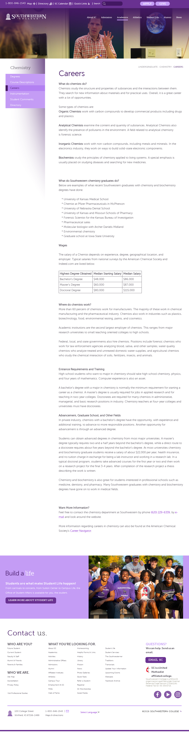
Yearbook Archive (112, 681)
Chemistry (20, 67)
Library (80, 660)
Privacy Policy (13, 685)
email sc (155, 659)
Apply (147, 3)
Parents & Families (15, 665)
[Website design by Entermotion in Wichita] (181, 711)
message (67, 711)
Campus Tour (54, 681)
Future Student (13, 648)
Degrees (15, 76)
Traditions (109, 660)
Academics (122, 17)
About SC (91, 17)
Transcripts (109, 665)
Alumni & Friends (14, 660)
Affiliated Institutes (55, 673)
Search (97, 3)
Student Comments (21, 99)
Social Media (82, 693)
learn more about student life (30, 600)
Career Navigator (80, 530)
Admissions (52, 665)
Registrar (81, 685)
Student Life (153, 17)
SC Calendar (61, 3)
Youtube (167, 694)
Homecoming (83, 648)
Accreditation (12, 681)
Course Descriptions (22, 82)
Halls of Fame (54, 693)
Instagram (178, 694)
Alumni (167, 17)
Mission (80, 665)
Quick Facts (82, 677)
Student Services (112, 652)
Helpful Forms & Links (86, 652)
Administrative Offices (57, 660)
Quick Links (80, 3)
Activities (51, 656)
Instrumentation (19, 93)
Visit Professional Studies (18, 693)
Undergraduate (148, 67)
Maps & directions (54, 715)
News (179, 17)
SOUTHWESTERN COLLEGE (164, 711)
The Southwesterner (114, 656)
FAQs (50, 689)
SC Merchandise (84, 689)
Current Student (14, 652)
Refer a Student (83, 681)
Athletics (137, 17)
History (80, 656)
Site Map (11, 677)
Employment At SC (56, 685)
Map (29, 3)
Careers (14, 88)
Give (162, 3)
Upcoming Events (112, 673)
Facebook (157, 694)
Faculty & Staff (13, 656)
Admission (106, 17)
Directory (43, 3)
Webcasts (109, 677)
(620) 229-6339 (160, 512)
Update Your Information (115, 669)
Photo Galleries (83, 673)
